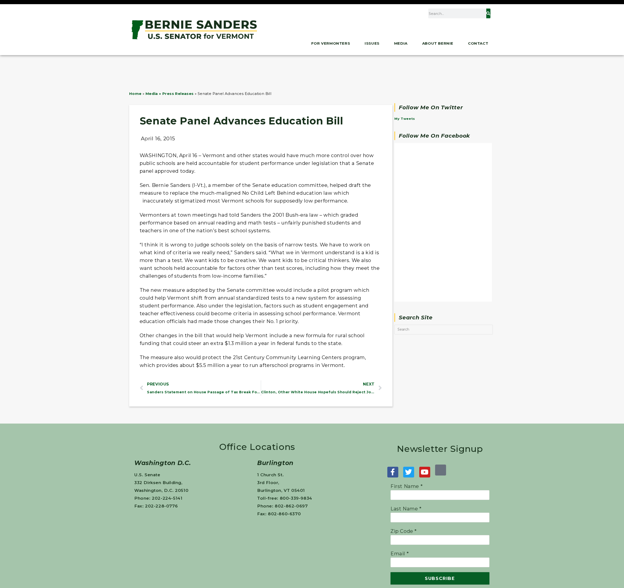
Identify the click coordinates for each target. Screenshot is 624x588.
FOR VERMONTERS (330, 43)
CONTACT (478, 43)
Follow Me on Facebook (434, 135)
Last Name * (406, 509)
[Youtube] (424, 472)
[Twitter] (408, 472)
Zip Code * (403, 531)
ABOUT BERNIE (437, 43)
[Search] (488, 13)
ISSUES (372, 43)
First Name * (406, 486)
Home (135, 93)
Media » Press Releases (170, 93)
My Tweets (404, 119)
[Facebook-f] (392, 472)
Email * (399, 554)
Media (401, 43)
